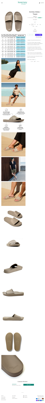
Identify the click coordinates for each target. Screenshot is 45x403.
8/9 (40, 24)
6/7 (35, 24)
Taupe (35, 31)
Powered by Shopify (41, 396)
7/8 (37, 24)
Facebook (25, 395)
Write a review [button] (29, 384)
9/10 (33, 26)
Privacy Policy (3, 397)
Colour (35, 29)
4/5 (29, 24)
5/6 (32, 24)
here (35, 59)
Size (35, 22)
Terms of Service (14, 398)
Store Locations (3, 399)
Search (2, 395)
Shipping (13, 397)
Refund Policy (3, 398)
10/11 (36, 26)
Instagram (25, 397)
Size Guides (14, 395)
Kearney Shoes (41, 395)
